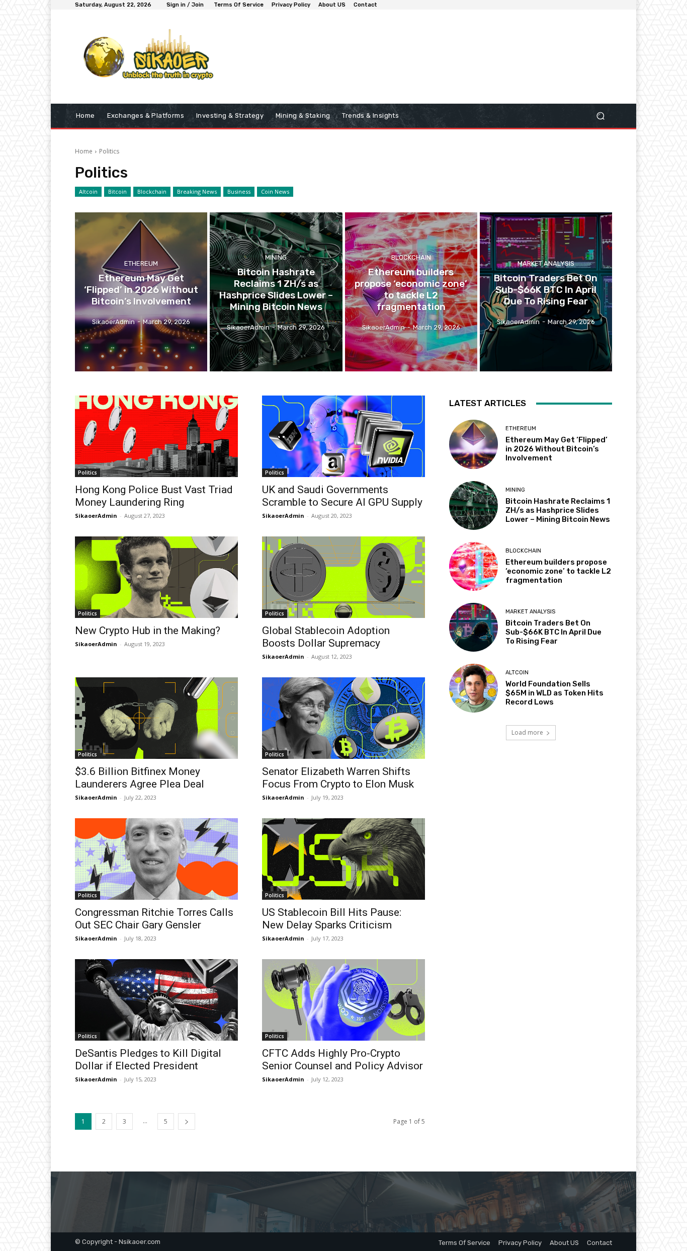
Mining (276, 258)
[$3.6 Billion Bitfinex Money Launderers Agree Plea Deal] (156, 718)
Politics (87, 472)
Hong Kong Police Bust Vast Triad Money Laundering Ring (154, 496)
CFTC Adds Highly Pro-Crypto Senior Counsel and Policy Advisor (342, 1059)
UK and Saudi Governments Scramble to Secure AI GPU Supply (342, 496)
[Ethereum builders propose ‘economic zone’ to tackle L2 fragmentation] (411, 291)
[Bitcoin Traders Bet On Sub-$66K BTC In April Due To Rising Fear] (546, 291)
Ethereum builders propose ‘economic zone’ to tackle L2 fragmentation (558, 571)
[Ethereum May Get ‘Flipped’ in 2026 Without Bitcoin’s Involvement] (141, 291)
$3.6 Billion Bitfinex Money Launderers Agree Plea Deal (139, 777)
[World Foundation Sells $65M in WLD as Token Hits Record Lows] (473, 688)
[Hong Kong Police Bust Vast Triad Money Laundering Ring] (156, 436)
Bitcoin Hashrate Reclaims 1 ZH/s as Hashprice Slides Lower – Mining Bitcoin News (557, 510)
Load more (527, 732)
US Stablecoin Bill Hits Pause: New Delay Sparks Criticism (331, 918)
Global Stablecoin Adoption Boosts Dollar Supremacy (326, 636)
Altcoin (88, 191)
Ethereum (141, 263)
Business (238, 191)
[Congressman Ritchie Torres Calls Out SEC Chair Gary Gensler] (156, 859)
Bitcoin (117, 191)
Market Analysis (546, 263)
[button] (600, 116)
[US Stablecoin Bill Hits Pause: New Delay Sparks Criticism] (343, 859)
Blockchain (151, 191)
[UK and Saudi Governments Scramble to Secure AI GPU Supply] (343, 436)
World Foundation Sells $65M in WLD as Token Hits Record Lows (554, 693)
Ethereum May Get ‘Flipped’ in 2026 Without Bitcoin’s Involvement (556, 448)
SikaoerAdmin (96, 515)
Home (84, 151)
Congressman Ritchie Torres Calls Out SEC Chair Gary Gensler (154, 918)
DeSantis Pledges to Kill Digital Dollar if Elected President (148, 1059)
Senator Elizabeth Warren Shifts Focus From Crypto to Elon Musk (338, 777)
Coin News (275, 191)
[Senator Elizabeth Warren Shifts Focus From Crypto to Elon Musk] (343, 718)
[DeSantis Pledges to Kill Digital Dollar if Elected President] (156, 1000)
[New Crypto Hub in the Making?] (156, 577)
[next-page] (186, 1121)
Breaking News (197, 191)
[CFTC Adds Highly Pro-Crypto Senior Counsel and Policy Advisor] (343, 1000)
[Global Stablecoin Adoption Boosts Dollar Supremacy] (343, 577)
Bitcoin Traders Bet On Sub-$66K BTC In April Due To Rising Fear (553, 632)
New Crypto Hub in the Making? (147, 630)
